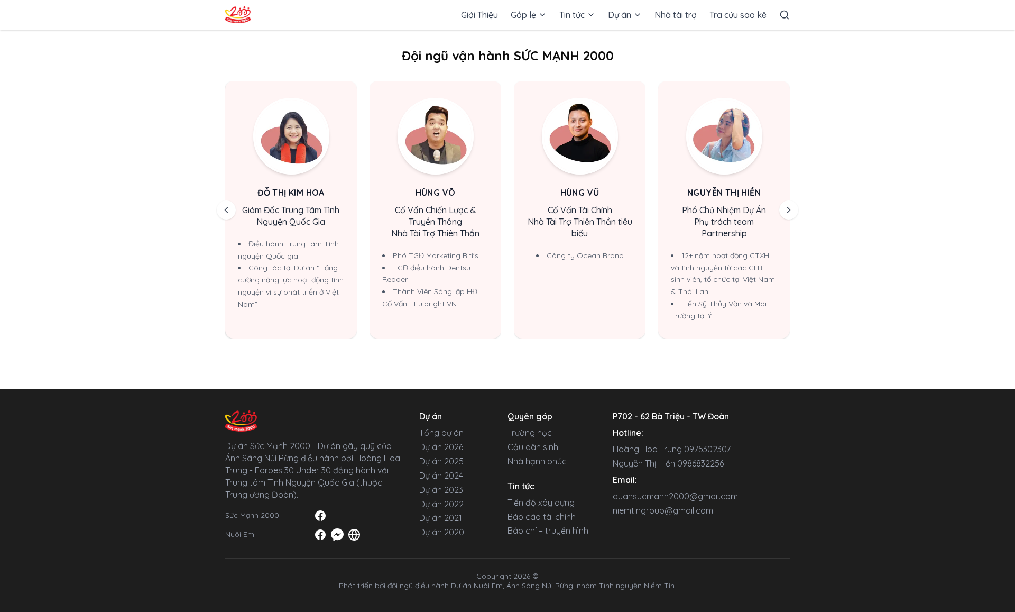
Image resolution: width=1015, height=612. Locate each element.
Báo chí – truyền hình (548, 530)
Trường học (530, 432)
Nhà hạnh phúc (537, 461)
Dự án (619, 15)
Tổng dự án (441, 432)
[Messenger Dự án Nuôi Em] (337, 534)
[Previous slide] (226, 210)
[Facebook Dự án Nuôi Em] (320, 534)
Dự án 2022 (441, 504)
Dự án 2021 (440, 518)
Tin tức (572, 15)
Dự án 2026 (441, 447)
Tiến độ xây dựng (541, 502)
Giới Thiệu (479, 15)
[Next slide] (788, 210)
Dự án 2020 (441, 532)
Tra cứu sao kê (738, 15)
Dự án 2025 (441, 461)
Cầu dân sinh (533, 447)
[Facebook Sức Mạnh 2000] (320, 515)
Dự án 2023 (441, 490)
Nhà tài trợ (675, 15)
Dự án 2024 (441, 475)
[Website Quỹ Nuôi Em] (354, 534)
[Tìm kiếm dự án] (784, 15)
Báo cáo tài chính (542, 516)
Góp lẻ (523, 15)
